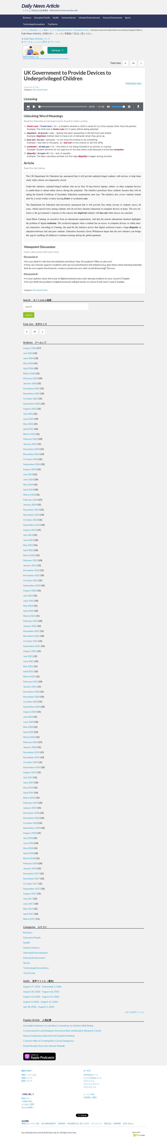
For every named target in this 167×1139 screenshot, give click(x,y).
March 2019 (29, 797)
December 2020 (31, 691)
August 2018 (30, 833)
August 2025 (30, 408)
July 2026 (28, 353)
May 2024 (28, 484)
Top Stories (53, 24)
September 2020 (31, 706)
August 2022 (30, 590)
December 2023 (31, 509)
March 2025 (29, 434)
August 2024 (30, 469)
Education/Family (42, 18)
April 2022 (28, 610)
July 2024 (28, 474)
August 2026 (30, 348)
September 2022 (31, 585)
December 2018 (31, 812)
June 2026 (28, 358)
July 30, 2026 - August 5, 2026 (38, 1006)
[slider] (62, 106)
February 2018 (30, 863)
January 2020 (30, 747)
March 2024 (29, 494)
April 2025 (28, 429)
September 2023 (31, 524)
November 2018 (31, 818)
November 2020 (31, 696)
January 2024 (30, 504)
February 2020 (30, 742)
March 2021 (29, 676)
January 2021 (30, 686)
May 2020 (28, 727)
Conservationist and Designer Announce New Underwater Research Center (62, 1030)
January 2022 (30, 626)
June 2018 (28, 843)
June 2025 (28, 418)
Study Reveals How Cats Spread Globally (44, 1045)
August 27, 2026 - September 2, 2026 (42, 986)
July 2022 (28, 595)
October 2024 (30, 459)
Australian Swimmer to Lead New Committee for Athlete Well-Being (58, 1025)
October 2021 (30, 641)
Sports (127, 18)
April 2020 (28, 732)
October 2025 (30, 398)
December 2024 (31, 449)
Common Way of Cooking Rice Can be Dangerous (48, 1040)
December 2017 (31, 873)
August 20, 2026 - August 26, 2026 (41, 991)
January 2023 (30, 565)
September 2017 (31, 888)
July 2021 (28, 656)
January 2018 (30, 868)
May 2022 (28, 605)
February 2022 (30, 620)
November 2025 (31, 393)
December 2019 (31, 752)
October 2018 (30, 823)
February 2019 (30, 802)
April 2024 (28, 489)
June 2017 (28, 903)
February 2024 (30, 499)
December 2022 (31, 570)
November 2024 (31, 454)
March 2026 (29, 373)
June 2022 (28, 600)
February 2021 (30, 681)
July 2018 (28, 838)
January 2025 (30, 444)
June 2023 (28, 540)
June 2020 (28, 721)
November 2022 (31, 575)
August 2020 (30, 711)
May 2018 (28, 848)
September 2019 (31, 767)
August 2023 (30, 529)
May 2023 (28, 545)
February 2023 (30, 560)
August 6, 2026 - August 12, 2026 (40, 1001)
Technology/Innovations (34, 24)
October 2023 (30, 519)
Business (27, 18)
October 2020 (30, 701)
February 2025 (30, 438)
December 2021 (31, 631)
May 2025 (28, 423)
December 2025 (31, 388)
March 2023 (29, 555)
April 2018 (28, 853)
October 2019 (30, 762)
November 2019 (31, 757)
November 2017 (31, 878)
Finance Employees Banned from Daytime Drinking (48, 1035)
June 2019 (28, 782)
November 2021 (31, 636)
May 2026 (28, 363)
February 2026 (30, 378)
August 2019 (30, 772)
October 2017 (30, 883)
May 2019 (28, 787)
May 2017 (28, 908)
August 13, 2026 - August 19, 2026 (41, 996)
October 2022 (30, 580)
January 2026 (30, 383)
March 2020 (29, 737)
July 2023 (28, 535)
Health (56, 18)
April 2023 (28, 550)
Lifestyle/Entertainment (89, 18)
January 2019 (30, 807)
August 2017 (30, 893)
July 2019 (28, 777)
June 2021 (28, 661)
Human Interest (69, 18)
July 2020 (28, 716)
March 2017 (29, 918)
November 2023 (31, 514)
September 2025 (31, 403)
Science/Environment (112, 18)
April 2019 (28, 792)
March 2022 (29, 615)
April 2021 (28, 671)
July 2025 (28, 413)
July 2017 (28, 898)
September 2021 (31, 646)
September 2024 (31, 464)
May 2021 (28, 666)
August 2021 (30, 651)
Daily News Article (40, 6)
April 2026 (28, 368)
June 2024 (28, 479)
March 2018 (29, 858)
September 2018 (31, 827)
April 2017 (28, 913)
